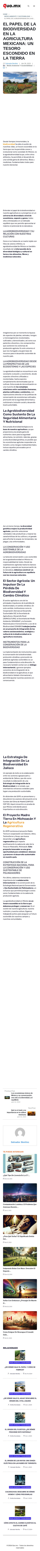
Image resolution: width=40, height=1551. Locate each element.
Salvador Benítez (11, 63)
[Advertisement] (20, 118)
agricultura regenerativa (13, 824)
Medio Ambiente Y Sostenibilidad (17, 16)
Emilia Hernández (15, 1405)
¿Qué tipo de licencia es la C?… (16, 1175)
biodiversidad (9, 144)
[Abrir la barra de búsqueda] (28, 6)
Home (5, 14)
